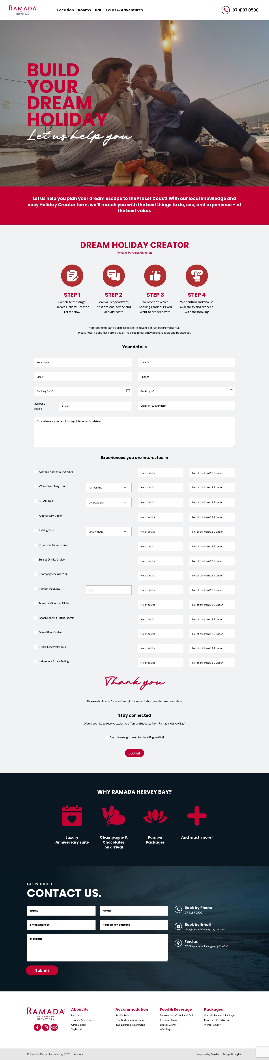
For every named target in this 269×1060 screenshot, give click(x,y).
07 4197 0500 (246, 10)
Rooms (84, 10)
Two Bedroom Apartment (130, 1024)
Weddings (166, 1029)
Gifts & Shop (78, 1024)
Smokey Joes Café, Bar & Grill (176, 1015)
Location (65, 10)
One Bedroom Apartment (130, 1019)
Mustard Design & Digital (226, 1054)
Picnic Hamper (212, 1024)
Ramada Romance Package (219, 1015)
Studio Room (122, 1015)
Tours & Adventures (124, 10)
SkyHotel (76, 1029)
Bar (98, 10)
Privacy (78, 1054)
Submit (134, 753)
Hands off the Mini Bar (217, 1019)
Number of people (40, 406)
